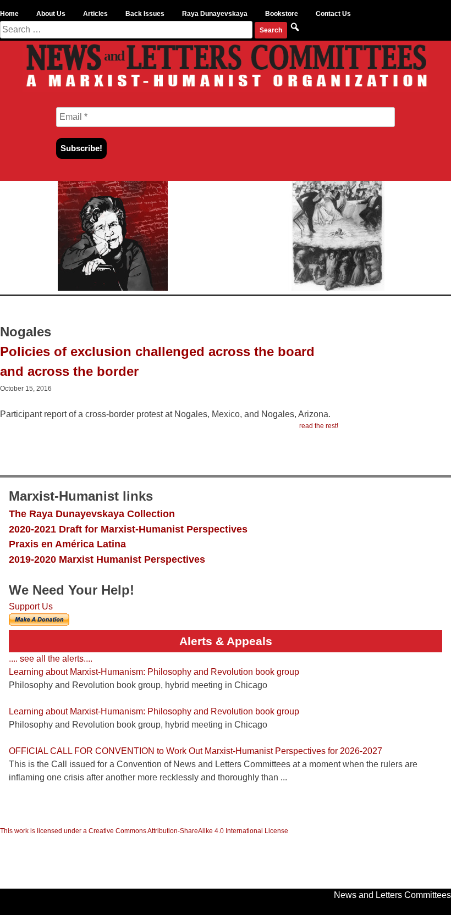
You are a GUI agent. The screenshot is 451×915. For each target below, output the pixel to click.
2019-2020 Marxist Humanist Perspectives (107, 559)
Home (9, 14)
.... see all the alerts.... (50, 658)
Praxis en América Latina (67, 544)
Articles (95, 14)
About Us (50, 14)
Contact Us (333, 14)
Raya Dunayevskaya (215, 14)
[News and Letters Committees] (225, 89)
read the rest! (318, 426)
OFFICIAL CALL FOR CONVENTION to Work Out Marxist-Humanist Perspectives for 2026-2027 (195, 751)
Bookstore (281, 14)
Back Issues (144, 14)
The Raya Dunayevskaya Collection (92, 513)
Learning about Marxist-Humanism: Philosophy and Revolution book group (154, 671)
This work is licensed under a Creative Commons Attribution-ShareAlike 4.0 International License (144, 831)
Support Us (31, 606)
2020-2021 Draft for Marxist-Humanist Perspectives (128, 529)
